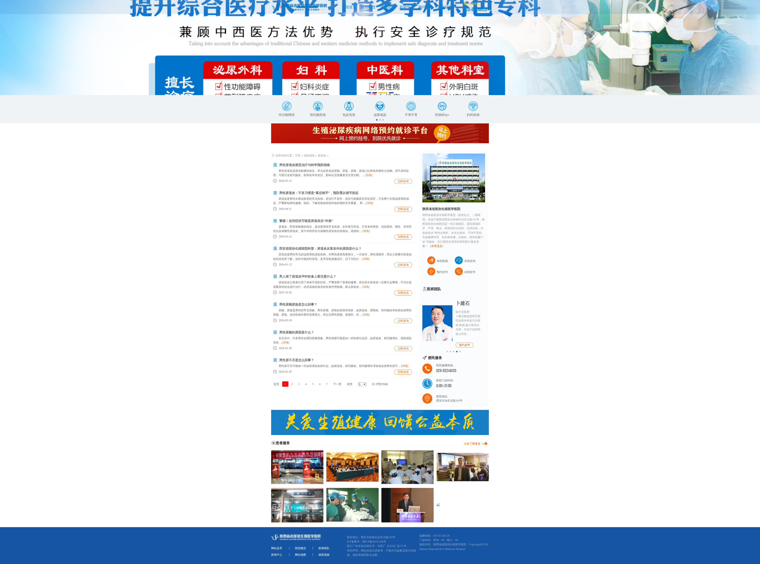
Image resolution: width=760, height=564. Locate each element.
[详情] (368, 175)
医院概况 (368, 7)
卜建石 (463, 303)
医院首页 (349, 7)
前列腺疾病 (318, 115)
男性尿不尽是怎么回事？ (296, 360)
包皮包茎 (349, 115)
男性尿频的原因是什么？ (296, 332)
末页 (349, 384)
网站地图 (300, 554)
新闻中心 (406, 7)
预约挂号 (426, 7)
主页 (297, 155)
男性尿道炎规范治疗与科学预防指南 (304, 164)
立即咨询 (403, 181)
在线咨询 (469, 261)
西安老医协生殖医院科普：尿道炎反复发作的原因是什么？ (320, 248)
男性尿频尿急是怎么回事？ (298, 304)
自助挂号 (469, 272)
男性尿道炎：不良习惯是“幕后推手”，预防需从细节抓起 (318, 192)
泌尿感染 (380, 115)
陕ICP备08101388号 (374, 541)
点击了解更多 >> (474, 443)
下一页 (337, 384)
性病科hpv (442, 115)
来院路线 (442, 261)
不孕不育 (411, 115)
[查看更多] (436, 246)
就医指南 (445, 7)
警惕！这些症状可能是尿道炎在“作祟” (306, 220)
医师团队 (387, 7)
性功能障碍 (287, 115)
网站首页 (276, 548)
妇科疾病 (473, 115)
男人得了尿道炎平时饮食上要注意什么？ (307, 276)
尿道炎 (322, 155)
